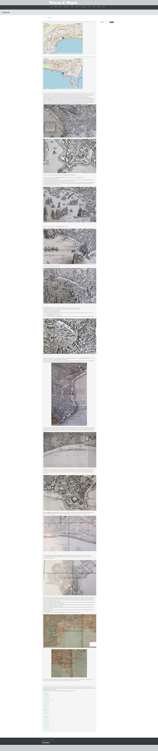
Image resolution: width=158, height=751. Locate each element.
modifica (81, 53)
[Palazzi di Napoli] (64, 3)
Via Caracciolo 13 (46, 722)
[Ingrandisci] (44, 25)
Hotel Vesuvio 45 (46, 704)
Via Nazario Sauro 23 (46, 712)
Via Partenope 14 (46, 698)
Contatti (98, 6)
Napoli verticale (83, 6)
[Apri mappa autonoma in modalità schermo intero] (77, 23)
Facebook (103, 6)
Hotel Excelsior (45, 706)
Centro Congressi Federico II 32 (48, 699)
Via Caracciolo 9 (46, 720)
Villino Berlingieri (46, 711)
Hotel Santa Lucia (46, 705)
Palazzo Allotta (45, 695)
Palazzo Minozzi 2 (46, 717)
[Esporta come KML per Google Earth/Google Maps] (76, 23)
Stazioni (89, 6)
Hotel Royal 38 (45, 700)
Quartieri (55, 6)
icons (64, 53)
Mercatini (72, 6)
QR (65, 53)
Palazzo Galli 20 (46, 710)
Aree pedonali (66, 6)
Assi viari (60, 6)
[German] (45, 743)
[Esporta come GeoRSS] (81, 23)
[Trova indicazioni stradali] (75, 23)
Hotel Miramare (45, 714)
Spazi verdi (77, 6)
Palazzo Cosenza (46, 703)
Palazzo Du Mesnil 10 (47, 694)
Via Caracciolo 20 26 (46, 728)
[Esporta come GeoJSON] (79, 23)
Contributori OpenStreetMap (75, 53)
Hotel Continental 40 (46, 701)
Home (51, 6)
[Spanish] (48, 743)
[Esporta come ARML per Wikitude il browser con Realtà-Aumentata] (82, 23)
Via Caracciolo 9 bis (46, 721)
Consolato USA (45, 719)
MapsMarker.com (58, 53)
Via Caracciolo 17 (46, 727)
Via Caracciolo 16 (46, 726)
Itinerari (94, 6)
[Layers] (81, 26)
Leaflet (62, 53)
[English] (42, 743)
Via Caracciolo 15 (46, 725)
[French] (44, 743)
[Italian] (47, 743)
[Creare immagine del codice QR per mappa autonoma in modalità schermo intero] (78, 23)
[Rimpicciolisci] (44, 27)
